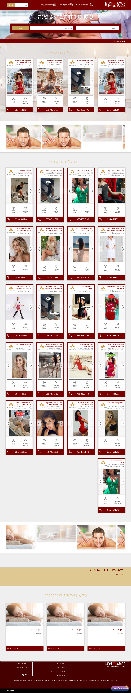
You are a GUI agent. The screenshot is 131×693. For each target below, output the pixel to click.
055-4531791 (83, 109)
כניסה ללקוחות (64, 5)
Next (100, 81)
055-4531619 (83, 277)
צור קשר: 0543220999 (82, 5)
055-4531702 (82, 335)
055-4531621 (21, 451)
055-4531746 (21, 219)
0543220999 (20, 667)
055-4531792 (113, 451)
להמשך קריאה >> (94, 648)
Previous (123, 81)
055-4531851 (52, 451)
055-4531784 (21, 109)
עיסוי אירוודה (61, 663)
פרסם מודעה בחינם (47, 5)
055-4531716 (113, 335)
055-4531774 (82, 393)
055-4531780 (113, 109)
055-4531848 (82, 451)
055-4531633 (113, 393)
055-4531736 (82, 219)
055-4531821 (21, 277)
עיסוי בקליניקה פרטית (58, 671)
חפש (11, 5)
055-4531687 (52, 277)
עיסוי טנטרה (61, 675)
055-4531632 (113, 219)
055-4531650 (21, 335)
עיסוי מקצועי (61, 667)
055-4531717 (21, 393)
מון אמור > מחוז (119, 41)
